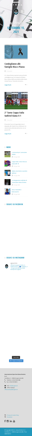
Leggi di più (8, 85)
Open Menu (22, 11)
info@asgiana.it (14, 385)
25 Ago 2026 (17, 185)
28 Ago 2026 (17, 166)
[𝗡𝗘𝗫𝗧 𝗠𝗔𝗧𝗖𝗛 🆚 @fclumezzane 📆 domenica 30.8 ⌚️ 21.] (16, 320)
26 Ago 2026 (17, 175)
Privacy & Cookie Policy (13, 415)
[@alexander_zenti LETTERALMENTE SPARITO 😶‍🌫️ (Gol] (16, 292)
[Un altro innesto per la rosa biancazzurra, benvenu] (16, 306)
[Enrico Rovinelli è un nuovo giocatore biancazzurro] (16, 334)
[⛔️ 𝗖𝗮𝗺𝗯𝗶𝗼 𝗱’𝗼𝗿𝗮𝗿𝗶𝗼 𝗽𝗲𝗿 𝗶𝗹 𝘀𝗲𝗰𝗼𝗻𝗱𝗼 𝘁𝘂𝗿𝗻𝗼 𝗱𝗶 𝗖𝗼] (16, 278)
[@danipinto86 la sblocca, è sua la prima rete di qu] (16, 348)
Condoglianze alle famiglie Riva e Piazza (15, 65)
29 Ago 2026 (17, 157)
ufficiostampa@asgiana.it (11, 389)
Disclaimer (9, 417)
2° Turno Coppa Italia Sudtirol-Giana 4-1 (14, 114)
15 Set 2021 (9, 71)
